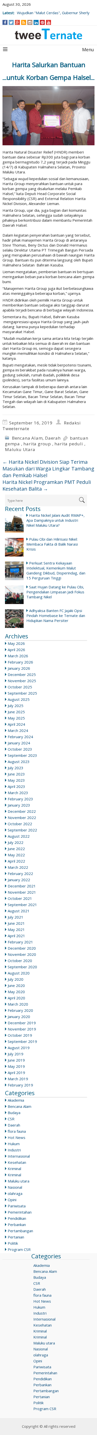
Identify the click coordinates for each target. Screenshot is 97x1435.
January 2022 (19, 879)
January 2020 (19, 1016)
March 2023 (18, 792)
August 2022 (19, 836)
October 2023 (20, 749)
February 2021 (20, 941)
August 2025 (19, 699)
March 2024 (18, 730)
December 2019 (22, 1022)
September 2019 (22, 1041)
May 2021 (16, 929)
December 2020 (22, 948)
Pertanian (16, 1236)
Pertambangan (20, 1230)
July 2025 (15, 705)
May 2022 (16, 854)
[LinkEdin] (36, 22)
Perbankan (17, 1224)
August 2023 (19, 761)
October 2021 (20, 898)
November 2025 (22, 680)
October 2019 (20, 1035)
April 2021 (16, 935)
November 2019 (22, 1028)
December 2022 (22, 811)
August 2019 (19, 1047)
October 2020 (20, 960)
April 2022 (16, 861)
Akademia (16, 1100)
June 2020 (16, 985)
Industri (14, 1149)
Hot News (16, 1137)
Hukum (14, 1143)
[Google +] (17, 22)
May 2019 (16, 1066)
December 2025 (22, 674)
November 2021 (22, 892)
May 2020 (16, 991)
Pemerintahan (20, 1212)
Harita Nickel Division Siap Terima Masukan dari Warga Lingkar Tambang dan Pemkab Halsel (48, 469)
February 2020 (20, 1010)
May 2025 (16, 718)
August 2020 (19, 973)
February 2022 (20, 873)
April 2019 (16, 1072)
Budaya (14, 1112)
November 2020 (22, 954)
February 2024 (20, 736)
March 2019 (18, 1078)
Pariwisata (17, 1205)
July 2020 (15, 979)
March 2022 (18, 867)
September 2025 (22, 693)
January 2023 (19, 805)
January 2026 (19, 668)
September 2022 (22, 829)
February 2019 (20, 1084)
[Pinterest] (42, 22)
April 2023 (16, 786)
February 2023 (20, 798)
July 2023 (15, 767)
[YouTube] (48, 22)
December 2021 (22, 885)
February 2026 (20, 662)
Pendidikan (17, 1218)
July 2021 (15, 917)
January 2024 (19, 742)
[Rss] (23, 22)
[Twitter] (11, 22)
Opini (12, 1199)
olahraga (15, 1193)
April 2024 (16, 724)
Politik (13, 1243)
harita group (37, 444)
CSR (11, 1118)
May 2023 (16, 780)
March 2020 (18, 1004)
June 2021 (16, 923)
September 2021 (22, 904)
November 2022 (22, 817)
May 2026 (16, 643)
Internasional (19, 1156)
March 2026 (18, 655)
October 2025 (20, 686)
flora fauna (17, 1131)
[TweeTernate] (48, 34)
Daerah (53, 438)
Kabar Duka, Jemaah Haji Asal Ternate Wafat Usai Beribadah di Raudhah (49, 10)
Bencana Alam (27, 438)
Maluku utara (18, 1181)
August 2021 (19, 910)
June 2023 (16, 773)
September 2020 (22, 966)
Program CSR (19, 1249)
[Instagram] (30, 22)
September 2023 (22, 755)
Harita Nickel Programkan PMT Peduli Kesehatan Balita (46, 485)
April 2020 (16, 997)
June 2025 (16, 711)
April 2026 (16, 649)
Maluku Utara (20, 449)
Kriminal (14, 1168)
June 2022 (16, 848)
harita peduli (68, 444)
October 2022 (20, 823)
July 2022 (15, 842)
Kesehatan (17, 1162)
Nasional (15, 1187)
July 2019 (15, 1053)
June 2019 (16, 1060)
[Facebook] (5, 22)
